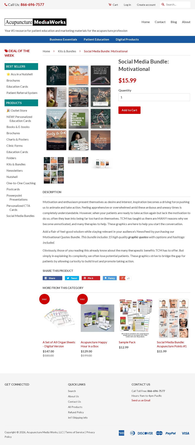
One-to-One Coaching (21, 183)
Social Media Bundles (20, 215)
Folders (11, 158)
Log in (127, 4)
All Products (75, 407)
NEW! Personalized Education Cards (19, 118)
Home (145, 22)
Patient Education (96, 39)
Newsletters (14, 170)
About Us (73, 396)
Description (52, 192)
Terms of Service (74, 432)
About (186, 22)
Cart (115, 4)
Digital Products (127, 39)
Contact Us (74, 401)
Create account (146, 4)
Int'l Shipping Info (78, 417)
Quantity (124, 90)
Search (72, 391)
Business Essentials (63, 39)
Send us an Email (141, 400)
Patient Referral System (21, 92)
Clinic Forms (14, 145)
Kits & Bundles (16, 164)
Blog (174, 22)
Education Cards (17, 86)
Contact (160, 22)
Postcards (13, 189)
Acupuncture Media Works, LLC (45, 432)
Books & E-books (18, 127)
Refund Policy (76, 412)
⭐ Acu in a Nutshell (19, 74)
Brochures (13, 80)
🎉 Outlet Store (16, 110)
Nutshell (12, 176)
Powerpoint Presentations (17, 197)
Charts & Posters (17, 139)
